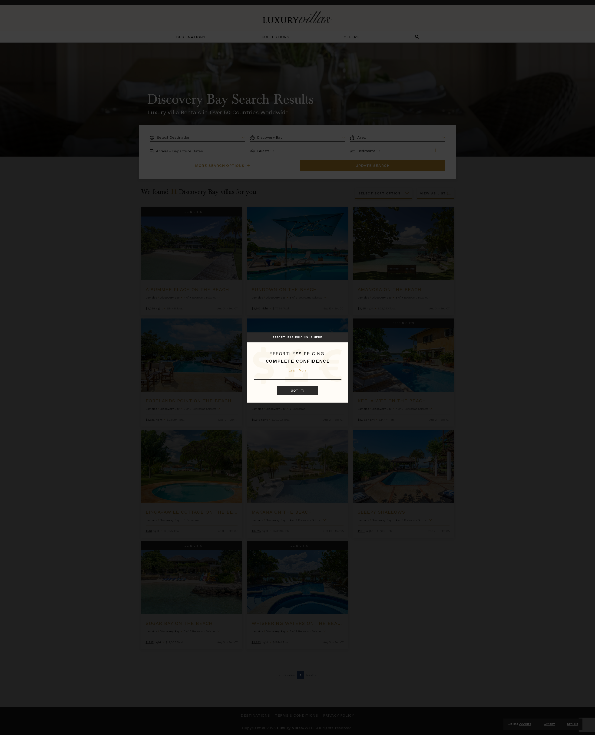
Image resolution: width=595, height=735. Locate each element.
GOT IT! (297, 390)
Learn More (298, 370)
